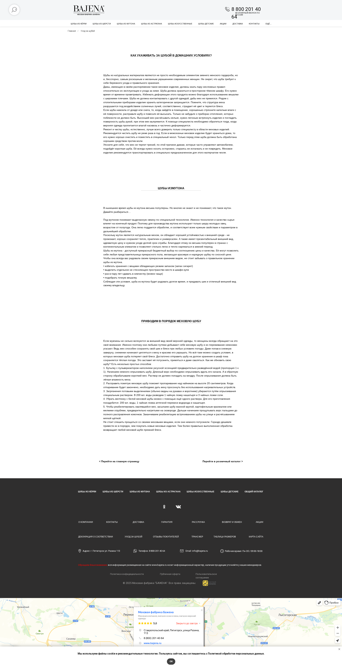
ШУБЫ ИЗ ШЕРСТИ (113, 491)
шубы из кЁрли (79, 24)
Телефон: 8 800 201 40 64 (152, 551)
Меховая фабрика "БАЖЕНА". (150, 583)
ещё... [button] (268, 24)
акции (223, 24)
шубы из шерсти (102, 24)
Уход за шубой (88, 31)
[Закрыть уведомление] (339, 649)
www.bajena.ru (159, 565)
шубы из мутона (126, 24)
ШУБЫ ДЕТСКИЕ (206, 24)
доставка (237, 24)
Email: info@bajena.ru (197, 551)
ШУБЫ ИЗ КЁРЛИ (87, 491)
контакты (254, 24)
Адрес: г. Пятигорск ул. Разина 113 (101, 551)
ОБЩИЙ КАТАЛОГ (254, 491)
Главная (72, 31)
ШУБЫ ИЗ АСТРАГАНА (168, 491)
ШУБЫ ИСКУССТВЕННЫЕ (180, 24)
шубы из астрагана (151, 24)
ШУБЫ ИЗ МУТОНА (140, 491)
